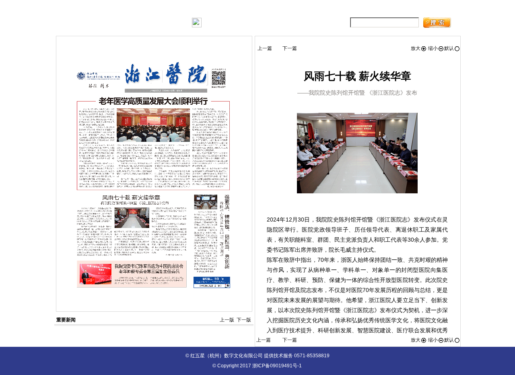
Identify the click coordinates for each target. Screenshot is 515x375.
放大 (415, 48)
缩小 (432, 48)
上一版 (227, 320)
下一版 (244, 320)
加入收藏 (338, 8)
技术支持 (402, 8)
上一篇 (265, 48)
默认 (449, 48)
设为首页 (370, 8)
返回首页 (434, 8)
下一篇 (289, 48)
